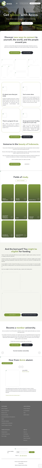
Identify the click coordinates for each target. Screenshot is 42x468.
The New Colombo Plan (6, 434)
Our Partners (26, 434)
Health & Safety (26, 414)
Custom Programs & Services (7, 425)
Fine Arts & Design (5, 414)
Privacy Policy (21, 463)
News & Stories (26, 436)
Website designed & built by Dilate (21, 465)
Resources (25, 440)
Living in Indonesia (27, 408)
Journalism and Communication (7, 423)
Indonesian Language (5, 421)
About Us (25, 432)
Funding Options (4, 432)
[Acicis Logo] (7, 3)
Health (3, 418)
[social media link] (20, 455)
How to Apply (4, 436)
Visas (25, 412)
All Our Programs (4, 408)
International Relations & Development (8, 416)
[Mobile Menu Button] (17, 3)
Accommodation (26, 410)
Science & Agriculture (5, 410)
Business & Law (4, 412)
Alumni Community (27, 438)
